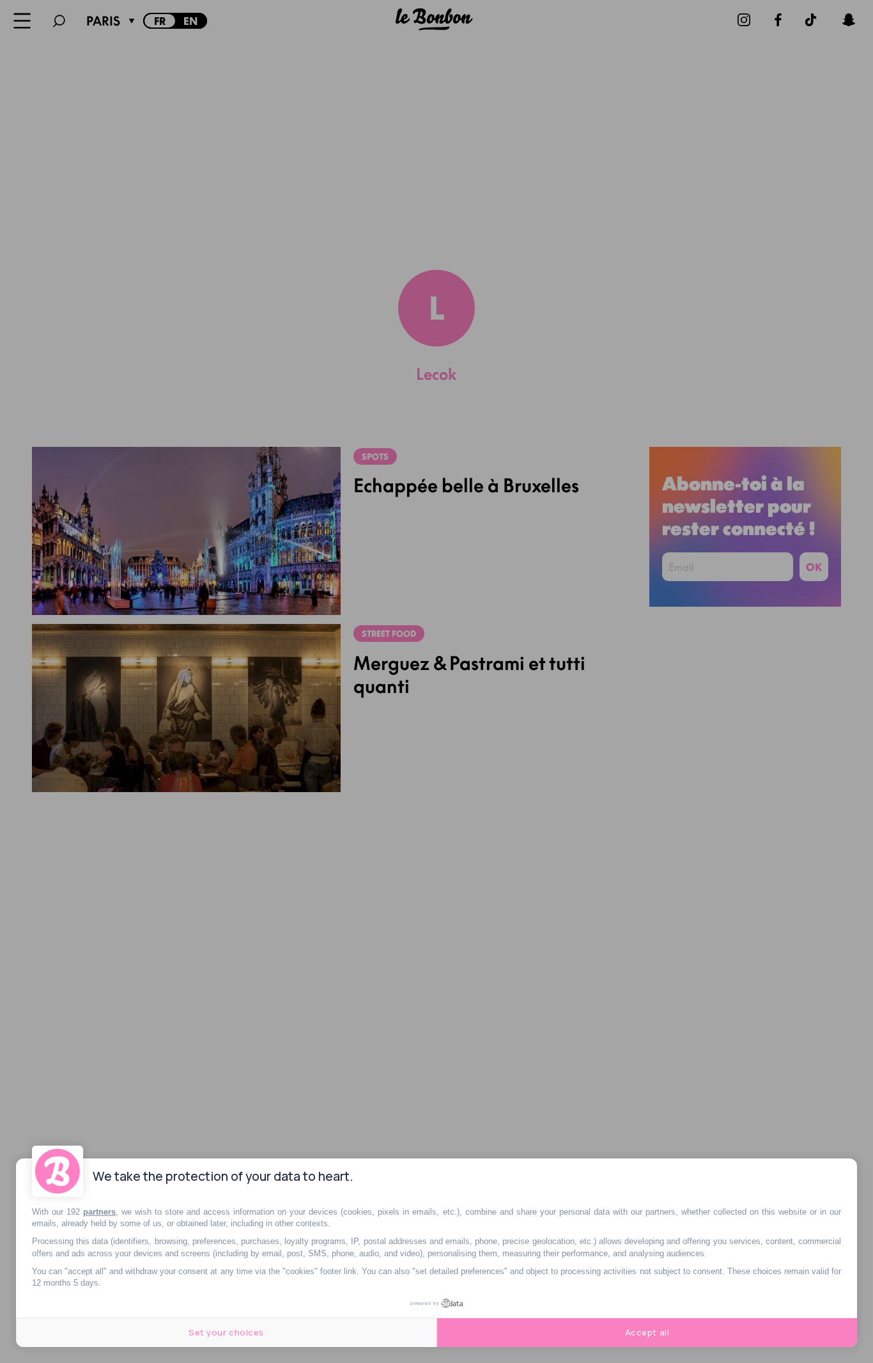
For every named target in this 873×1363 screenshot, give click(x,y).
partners (99, 1212)
